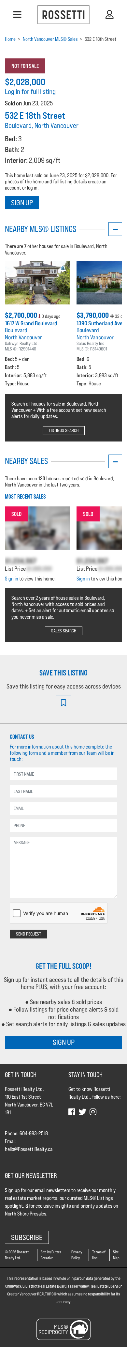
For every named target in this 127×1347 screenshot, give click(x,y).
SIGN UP (64, 1042)
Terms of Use (99, 1254)
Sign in (11, 579)
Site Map (116, 1254)
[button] (17, 15)
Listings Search (63, 430)
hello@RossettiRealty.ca (28, 1149)
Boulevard (16, 330)
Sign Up (22, 202)
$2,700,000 (21, 315)
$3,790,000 (93, 315)
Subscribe (27, 1237)
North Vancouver (23, 337)
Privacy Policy (76, 1254)
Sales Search (63, 630)
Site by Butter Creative (51, 1254)
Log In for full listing (30, 91)
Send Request (28, 934)
